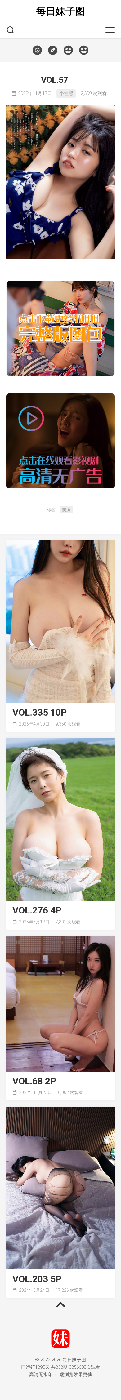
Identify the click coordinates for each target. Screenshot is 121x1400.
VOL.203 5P (36, 1279)
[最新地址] (52, 50)
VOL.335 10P (39, 712)
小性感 (66, 93)
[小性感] (68, 50)
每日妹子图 (60, 11)
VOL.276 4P (36, 910)
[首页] (37, 50)
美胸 (66, 509)
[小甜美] (84, 50)
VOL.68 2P (34, 1081)
